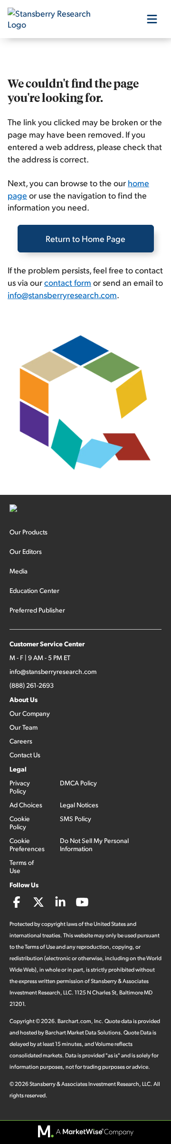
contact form (67, 282)
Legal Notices (79, 805)
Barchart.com (74, 1020)
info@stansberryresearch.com (62, 294)
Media (19, 571)
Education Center (34, 590)
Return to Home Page (85, 238)
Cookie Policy (20, 822)
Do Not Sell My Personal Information (94, 844)
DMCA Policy (78, 783)
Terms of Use (22, 866)
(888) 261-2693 (32, 685)
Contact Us (25, 755)
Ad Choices (26, 805)
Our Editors (26, 551)
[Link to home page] (55, 19)
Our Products (29, 532)
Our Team (24, 727)
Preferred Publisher (37, 610)
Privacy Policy (20, 787)
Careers (21, 741)
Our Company (30, 713)
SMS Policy (75, 818)
